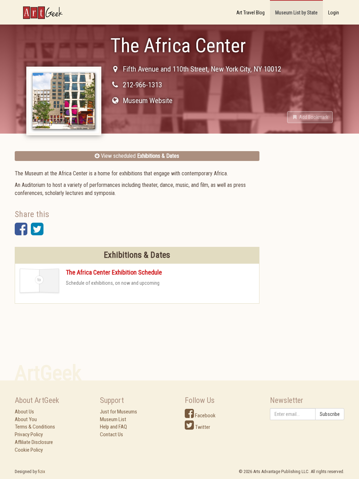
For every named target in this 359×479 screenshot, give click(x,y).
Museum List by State (296, 12)
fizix (41, 471)
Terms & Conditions (35, 427)
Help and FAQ (113, 427)
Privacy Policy (29, 434)
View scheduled (139, 156)
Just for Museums (118, 412)
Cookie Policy (29, 450)
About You (26, 419)
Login (333, 12)
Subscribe (330, 414)
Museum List (113, 419)
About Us (24, 412)
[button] (310, 117)
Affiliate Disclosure (34, 442)
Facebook (205, 415)
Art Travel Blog (250, 12)
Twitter (202, 427)
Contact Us (111, 434)
